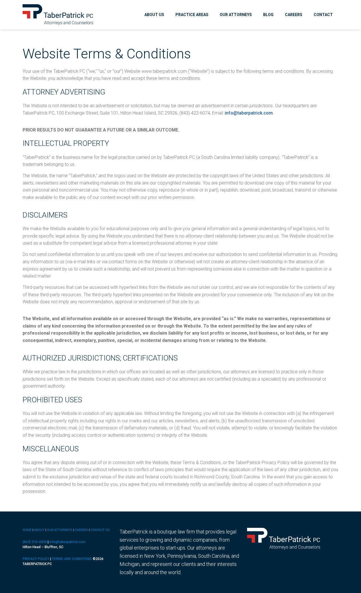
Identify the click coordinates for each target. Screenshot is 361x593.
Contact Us (100, 530)
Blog (268, 14)
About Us (154, 14)
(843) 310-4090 (35, 542)
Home (27, 530)
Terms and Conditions (72, 559)
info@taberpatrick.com (249, 113)
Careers (293, 14)
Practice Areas (191, 14)
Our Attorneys (236, 14)
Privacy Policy (36, 559)
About (39, 530)
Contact (323, 14)
